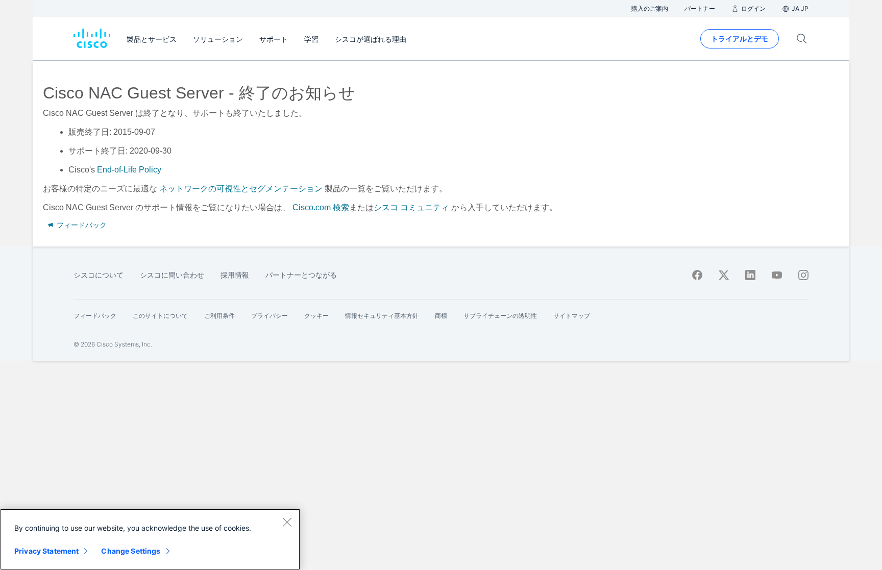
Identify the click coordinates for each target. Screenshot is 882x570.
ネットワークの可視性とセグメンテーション (241, 188)
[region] (150, 539)
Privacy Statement (46, 551)
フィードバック (81, 225)
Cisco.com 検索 (320, 207)
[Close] (287, 522)
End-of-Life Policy (129, 169)
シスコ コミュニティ (411, 207)
